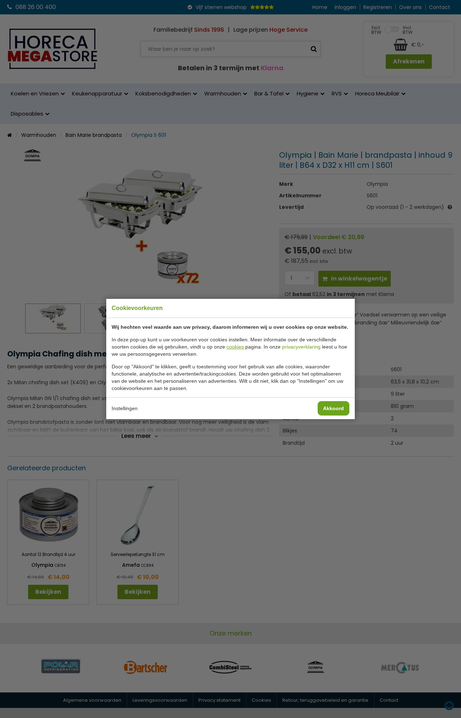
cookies (235, 347)
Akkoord (333, 408)
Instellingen (125, 408)
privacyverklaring (301, 347)
